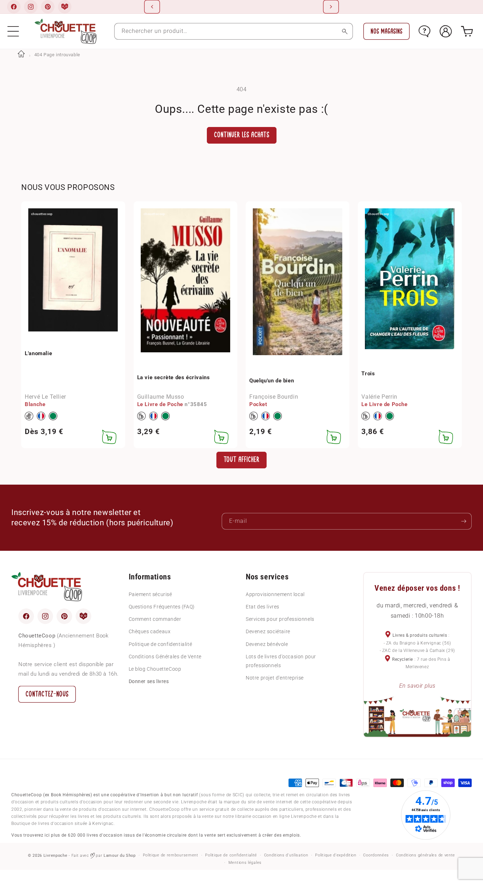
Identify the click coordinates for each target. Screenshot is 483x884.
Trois (368, 373)
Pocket (258, 404)
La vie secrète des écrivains (173, 377)
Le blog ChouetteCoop (155, 669)
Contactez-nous (47, 694)
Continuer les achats (241, 135)
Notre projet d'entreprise (275, 678)
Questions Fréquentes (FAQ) (162, 606)
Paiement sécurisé (150, 594)
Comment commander (155, 619)
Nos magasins (386, 31)
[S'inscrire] (463, 521)
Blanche (35, 404)
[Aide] (424, 31)
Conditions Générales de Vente (165, 656)
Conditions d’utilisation (286, 855)
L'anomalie (38, 353)
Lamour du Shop (120, 855)
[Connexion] (446, 31)
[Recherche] (345, 31)
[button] (13, 31)
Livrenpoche (55, 855)
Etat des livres (262, 606)
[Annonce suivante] (331, 6)
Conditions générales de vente (425, 855)
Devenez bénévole (267, 644)
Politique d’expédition (335, 855)
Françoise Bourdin (273, 396)
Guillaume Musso (160, 396)
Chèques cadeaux (150, 631)
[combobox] (234, 31)
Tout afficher (241, 459)
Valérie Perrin (379, 396)
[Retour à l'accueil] (21, 54)
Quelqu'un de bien (271, 380)
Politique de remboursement (170, 855)
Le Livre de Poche (160, 404)
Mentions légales (245, 862)
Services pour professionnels (280, 619)
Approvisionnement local (275, 594)
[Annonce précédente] (152, 6)
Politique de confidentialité (160, 644)
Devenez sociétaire (268, 631)
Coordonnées (376, 855)
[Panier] (467, 31)
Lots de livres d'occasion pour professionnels (281, 661)
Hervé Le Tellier (45, 396)
